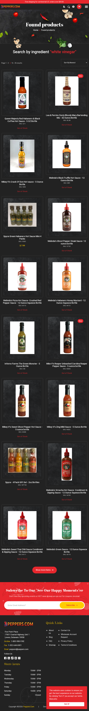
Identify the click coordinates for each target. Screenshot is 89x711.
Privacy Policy (66, 641)
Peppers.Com (28, 707)
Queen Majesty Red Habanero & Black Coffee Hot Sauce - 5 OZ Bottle (22, 119)
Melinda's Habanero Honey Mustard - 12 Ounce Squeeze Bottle (67, 301)
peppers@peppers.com (18, 649)
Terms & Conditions (69, 645)
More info (53, 699)
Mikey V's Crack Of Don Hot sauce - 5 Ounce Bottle (22, 183)
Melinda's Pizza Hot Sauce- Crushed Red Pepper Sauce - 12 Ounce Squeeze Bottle (22, 301)
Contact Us (65, 630)
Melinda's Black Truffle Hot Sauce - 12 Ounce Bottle (66, 179)
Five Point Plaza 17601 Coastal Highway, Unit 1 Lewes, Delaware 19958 (17, 634)
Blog (50, 637)
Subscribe (70, 605)
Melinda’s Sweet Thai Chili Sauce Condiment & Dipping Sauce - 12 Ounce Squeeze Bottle (22, 550)
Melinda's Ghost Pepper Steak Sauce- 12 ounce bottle (67, 242)
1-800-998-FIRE (17, 641)
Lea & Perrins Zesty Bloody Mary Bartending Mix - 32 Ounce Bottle (66, 116)
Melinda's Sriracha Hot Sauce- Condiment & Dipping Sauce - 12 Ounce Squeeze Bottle (66, 491)
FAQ (50, 641)
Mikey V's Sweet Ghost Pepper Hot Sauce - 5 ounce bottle (22, 428)
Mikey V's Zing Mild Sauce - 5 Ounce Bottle (67, 427)
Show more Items (43, 570)
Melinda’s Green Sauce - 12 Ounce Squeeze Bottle (67, 550)
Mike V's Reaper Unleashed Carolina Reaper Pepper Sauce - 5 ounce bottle (66, 364)
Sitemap (52, 645)
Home (35, 30)
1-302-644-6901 (15, 645)
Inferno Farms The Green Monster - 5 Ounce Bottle (22, 364)
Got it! (66, 704)
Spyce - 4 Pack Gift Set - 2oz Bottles (22, 482)
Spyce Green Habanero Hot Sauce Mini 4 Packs (22, 237)
